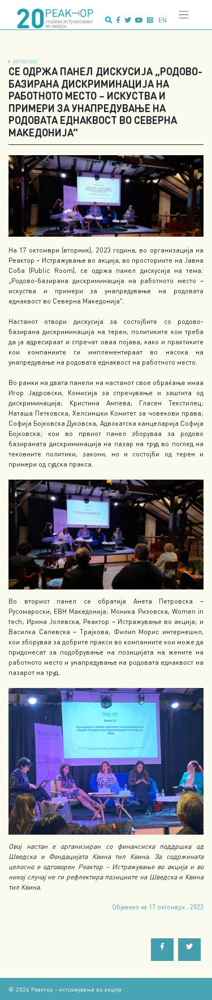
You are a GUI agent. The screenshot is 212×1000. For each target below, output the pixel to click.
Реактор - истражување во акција (76, 989)
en (162, 20)
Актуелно (25, 61)
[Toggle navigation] (184, 15)
